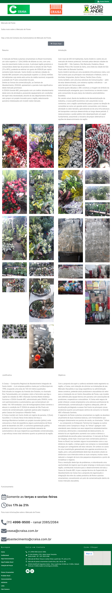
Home (3, 552)
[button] (56, 18)
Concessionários (6, 579)
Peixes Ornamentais (7, 572)
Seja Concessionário (7, 559)
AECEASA (4, 582)
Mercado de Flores (7, 569)
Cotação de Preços (7, 565)
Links (2, 586)
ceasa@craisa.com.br (22, 531)
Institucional (5, 555)
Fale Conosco (5, 589)
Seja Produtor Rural (7, 562)
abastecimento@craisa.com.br (29, 539)
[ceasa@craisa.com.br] (4, 531)
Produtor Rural (5, 575)
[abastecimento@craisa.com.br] (4, 539)
